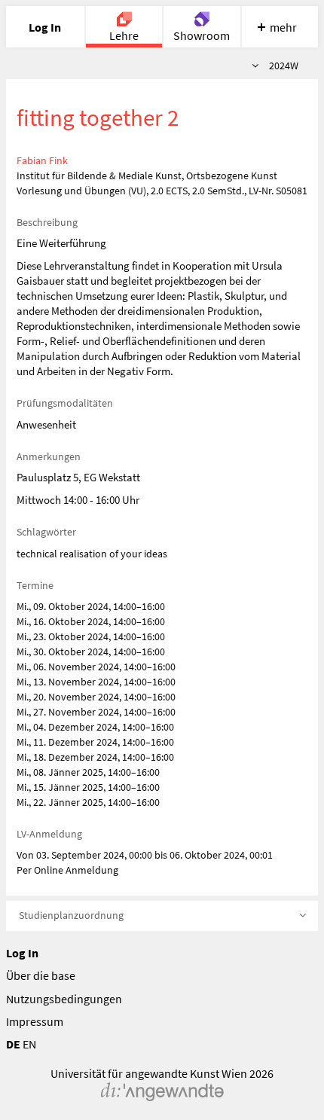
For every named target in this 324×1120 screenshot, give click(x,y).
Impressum (34, 1021)
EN (29, 1043)
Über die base (40, 975)
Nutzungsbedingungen (64, 998)
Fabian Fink (42, 160)
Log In (22, 952)
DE (13, 1043)
